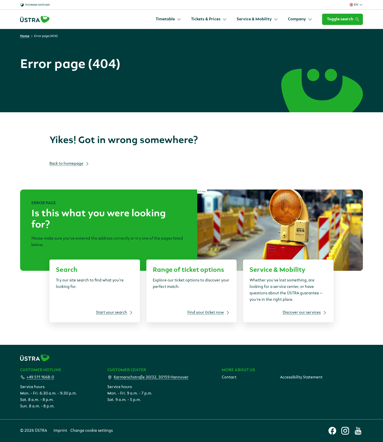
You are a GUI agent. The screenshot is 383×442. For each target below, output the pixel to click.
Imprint (60, 431)
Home (24, 36)
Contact (229, 377)
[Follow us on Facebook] (332, 431)
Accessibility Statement (301, 377)
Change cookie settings (91, 431)
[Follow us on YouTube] (358, 431)
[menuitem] (168, 19)
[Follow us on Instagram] (345, 431)
